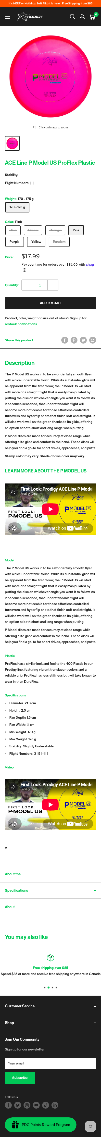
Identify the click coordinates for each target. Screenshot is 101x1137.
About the (13, 874)
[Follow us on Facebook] (8, 1105)
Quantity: (12, 285)
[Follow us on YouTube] (36, 1105)
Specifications (16, 890)
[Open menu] (7, 17)
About (10, 907)
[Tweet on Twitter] (83, 340)
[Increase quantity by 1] (53, 285)
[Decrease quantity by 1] (27, 285)
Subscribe (20, 1078)
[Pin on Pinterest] (74, 340)
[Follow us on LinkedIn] (54, 1105)
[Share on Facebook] (64, 340)
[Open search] (72, 16)
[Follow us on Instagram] (27, 1105)
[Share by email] (92, 340)
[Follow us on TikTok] (45, 1105)
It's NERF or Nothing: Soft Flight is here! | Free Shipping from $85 (50, 3)
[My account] (82, 16)
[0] (92, 17)
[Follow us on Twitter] (17, 1105)
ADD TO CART (50, 303)
